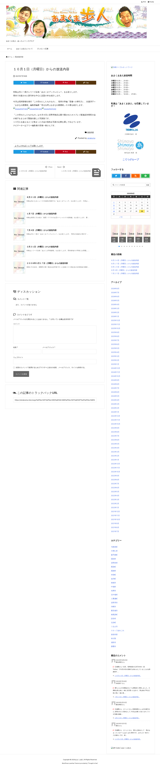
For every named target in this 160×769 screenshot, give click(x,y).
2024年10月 (115, 376)
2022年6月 (115, 488)
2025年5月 (115, 348)
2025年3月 (115, 356)
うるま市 (114, 626)
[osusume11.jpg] (20, 108)
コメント (16, 324)
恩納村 (113, 571)
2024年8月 (115, 384)
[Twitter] (116, 176)
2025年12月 (115, 320)
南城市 (113, 583)
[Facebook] (125, 176)
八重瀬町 (114, 599)
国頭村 (113, 559)
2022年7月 (115, 484)
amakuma (91, 138)
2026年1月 (115, 316)
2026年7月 (115, 292)
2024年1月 (115, 412)
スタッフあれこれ (117, 630)
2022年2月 (115, 503)
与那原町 (114, 547)
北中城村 (114, 595)
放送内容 (20, 57)
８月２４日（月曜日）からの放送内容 (125, 260)
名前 (15, 347)
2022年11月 (115, 468)
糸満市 (113, 591)
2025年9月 (115, 332)
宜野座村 (114, 563)
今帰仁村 (114, 551)
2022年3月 (115, 499)
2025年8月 (115, 336)
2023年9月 (115, 428)
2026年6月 (115, 296)
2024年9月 (115, 380)
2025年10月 (115, 328)
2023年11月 (115, 420)
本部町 (113, 575)
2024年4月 (115, 400)
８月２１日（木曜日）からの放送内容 (42, 197)
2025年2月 (115, 360)
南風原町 (114, 614)
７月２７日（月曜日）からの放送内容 (125, 273)
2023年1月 (115, 460)
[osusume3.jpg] (49, 108)
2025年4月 (115, 352)
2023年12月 (115, 416)
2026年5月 (115, 300)
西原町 (113, 567)
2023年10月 (115, 424)
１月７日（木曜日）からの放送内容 (42, 213)
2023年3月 (115, 452)
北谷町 (113, 622)
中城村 (113, 587)
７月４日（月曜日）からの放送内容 (42, 230)
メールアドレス (48, 347)
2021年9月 (115, 523)
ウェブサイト (18, 357)
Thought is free (92, 763)
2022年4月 (115, 496)
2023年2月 (115, 456)
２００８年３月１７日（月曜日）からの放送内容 (47, 263)
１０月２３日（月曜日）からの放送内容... (128, 675)
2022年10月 (115, 472)
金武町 (113, 579)
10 (114, 205)
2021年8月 (115, 527)
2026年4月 (115, 304)
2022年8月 (115, 480)
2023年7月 (115, 436)
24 (114, 211)
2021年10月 (115, 519)
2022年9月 (115, 476)
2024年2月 (115, 408)
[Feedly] (145, 176)
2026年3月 (115, 308)
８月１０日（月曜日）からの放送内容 (125, 267)
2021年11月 (115, 515)
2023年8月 (115, 432)
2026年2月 (115, 312)
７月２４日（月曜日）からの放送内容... (127, 697)
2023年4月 (115, 448)
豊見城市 (114, 610)
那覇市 (113, 646)
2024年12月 (115, 368)
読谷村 (113, 618)
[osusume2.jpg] (35, 108)
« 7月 (121, 217)
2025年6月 (115, 344)
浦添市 (113, 642)
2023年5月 (115, 444)
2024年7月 (115, 388)
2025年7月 (115, 340)
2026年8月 (115, 288)
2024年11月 (115, 372)
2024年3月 (115, 404)
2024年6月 (115, 392)
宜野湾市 (114, 603)
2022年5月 (115, 492)
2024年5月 (115, 396)
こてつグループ (131, 159)
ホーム (10, 57)
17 (114, 208)
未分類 (113, 638)
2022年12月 (115, 464)
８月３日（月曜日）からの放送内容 (124, 270)
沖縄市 (113, 607)
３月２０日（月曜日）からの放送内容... (127, 718)
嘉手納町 (114, 555)
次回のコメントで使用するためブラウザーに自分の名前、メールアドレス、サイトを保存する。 (51, 367)
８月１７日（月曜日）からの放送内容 (125, 264)
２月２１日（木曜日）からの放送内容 (42, 246)
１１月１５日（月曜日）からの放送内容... (128, 739)
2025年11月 (115, 324)
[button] (115, 234)
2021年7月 (115, 531)
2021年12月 (115, 511)
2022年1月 (115, 507)
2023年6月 (115, 440)
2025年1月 (115, 364)
